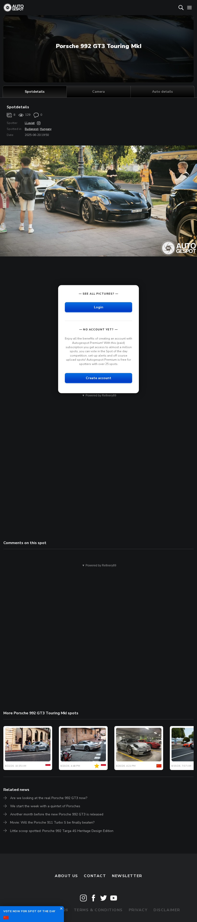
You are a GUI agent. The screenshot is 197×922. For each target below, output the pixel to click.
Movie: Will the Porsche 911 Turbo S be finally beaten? (52, 822)
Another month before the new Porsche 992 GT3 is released (56, 814)
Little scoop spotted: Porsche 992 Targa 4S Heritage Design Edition (61, 831)
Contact (95, 876)
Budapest (31, 129)
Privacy (138, 910)
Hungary (45, 129)
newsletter (127, 876)
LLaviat (30, 123)
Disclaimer (167, 910)
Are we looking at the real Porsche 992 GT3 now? (48, 798)
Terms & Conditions (98, 910)
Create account (98, 378)
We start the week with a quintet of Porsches (45, 806)
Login (98, 307)
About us (66, 876)
